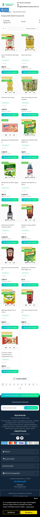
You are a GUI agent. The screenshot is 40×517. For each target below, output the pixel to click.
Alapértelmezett (31, 28)
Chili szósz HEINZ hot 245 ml (29, 311)
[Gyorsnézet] (6, 50)
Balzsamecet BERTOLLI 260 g (28, 183)
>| (20, 388)
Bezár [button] (36, 498)
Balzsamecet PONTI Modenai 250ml (7, 226)
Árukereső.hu (20, 484)
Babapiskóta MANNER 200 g (9, 141)
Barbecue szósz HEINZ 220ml (28, 226)
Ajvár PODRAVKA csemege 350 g (9, 56)
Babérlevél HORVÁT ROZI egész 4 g (29, 141)
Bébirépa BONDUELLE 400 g (8, 311)
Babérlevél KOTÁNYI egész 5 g (9, 183)
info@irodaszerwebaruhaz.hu (28, 6)
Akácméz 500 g (26, 55)
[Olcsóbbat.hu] (20, 487)
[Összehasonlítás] (10, 50)
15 (3, 28)
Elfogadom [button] (28, 512)
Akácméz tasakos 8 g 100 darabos (29, 98)
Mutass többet (21, 379)
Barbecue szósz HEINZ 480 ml (10, 268)
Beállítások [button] (11, 512)
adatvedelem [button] (30, 507)
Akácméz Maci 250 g (7, 97)
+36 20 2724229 (24, 3)
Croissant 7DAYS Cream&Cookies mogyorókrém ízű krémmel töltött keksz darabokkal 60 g (8, 354)
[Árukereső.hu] (20, 482)
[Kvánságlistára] (14, 50)
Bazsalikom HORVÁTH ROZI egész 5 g (28, 268)
